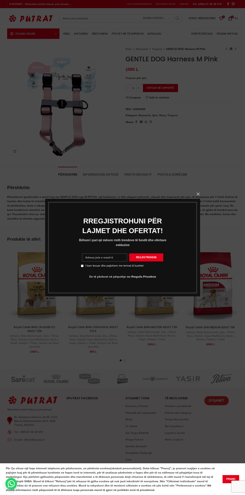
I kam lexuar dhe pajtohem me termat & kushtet (114, 265)
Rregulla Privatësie (143, 276)
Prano (230, 479)
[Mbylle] (198, 194)
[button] (11, 484)
